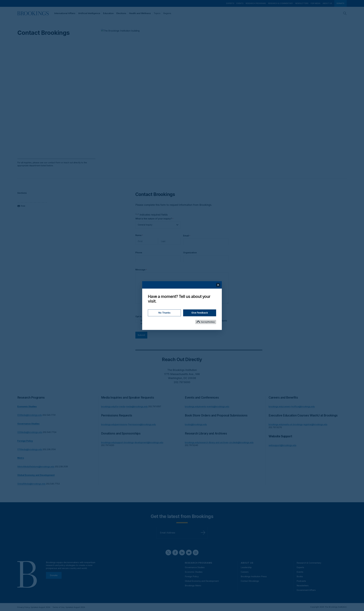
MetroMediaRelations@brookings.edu (35, 466)
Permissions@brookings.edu (142, 424)
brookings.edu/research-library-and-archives (206, 442)
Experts (230, 3)
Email (186, 235)
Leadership (246, 567)
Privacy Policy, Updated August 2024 (33, 607)
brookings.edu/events (195, 406)
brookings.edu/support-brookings (117, 442)
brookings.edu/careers (280, 406)
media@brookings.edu (137, 406)
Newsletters (301, 3)
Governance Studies (195, 567)
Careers (245, 572)
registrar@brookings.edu (315, 424)
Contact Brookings (250, 581)
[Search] (345, 13)
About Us (327, 3)
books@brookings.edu (196, 424)
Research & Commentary (280, 3)
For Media (315, 3)
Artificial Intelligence (89, 13)
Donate (340, 3)
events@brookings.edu (218, 406)
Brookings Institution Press (254, 576)
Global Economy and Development (202, 581)
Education (108, 13)
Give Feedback (199, 312)
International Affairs (64, 13)
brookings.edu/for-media (113, 406)
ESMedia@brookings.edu (29, 415)
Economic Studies (193, 572)
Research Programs (256, 3)
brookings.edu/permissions (114, 424)
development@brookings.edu (148, 442)
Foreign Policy (192, 576)
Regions (167, 13)
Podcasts (301, 581)
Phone (138, 252)
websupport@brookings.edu (282, 445)
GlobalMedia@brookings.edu (31, 483)
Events (239, 3)
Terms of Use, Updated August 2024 (68, 607)
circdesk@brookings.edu (241, 442)
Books (300, 576)
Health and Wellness (140, 13)
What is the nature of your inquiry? (154, 218)
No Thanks (164, 312)
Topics (157, 13)
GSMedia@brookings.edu (29, 432)
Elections (121, 13)
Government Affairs (306, 590)
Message (141, 269)
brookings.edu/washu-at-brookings (286, 424)
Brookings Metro (193, 585)
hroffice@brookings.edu (303, 406)
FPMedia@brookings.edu (29, 449)
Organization (190, 252)
